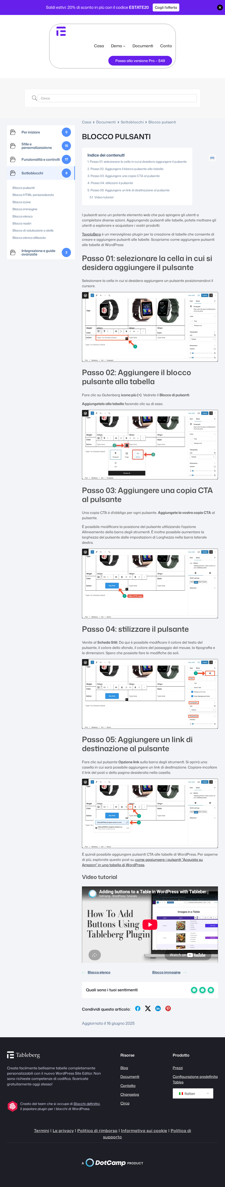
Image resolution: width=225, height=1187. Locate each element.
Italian (189, 1093)
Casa (99, 46)
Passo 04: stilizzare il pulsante (112, 183)
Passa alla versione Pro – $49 (140, 60)
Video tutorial (103, 197)
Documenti (106, 122)
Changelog (129, 1094)
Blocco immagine (166, 972)
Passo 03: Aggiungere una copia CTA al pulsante (125, 176)
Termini (41, 1130)
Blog (124, 1067)
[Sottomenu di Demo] (124, 46)
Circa (124, 1103)
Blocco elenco (99, 972)
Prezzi (178, 1067)
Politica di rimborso (97, 1130)
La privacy (63, 1130)
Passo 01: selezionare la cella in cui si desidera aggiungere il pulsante (138, 161)
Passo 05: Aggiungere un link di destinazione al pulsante (130, 190)
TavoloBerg (91, 234)
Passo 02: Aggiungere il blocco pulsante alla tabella (127, 169)
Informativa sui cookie (144, 1130)
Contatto (128, 1085)
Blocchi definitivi (87, 1103)
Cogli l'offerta (166, 7)
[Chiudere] (220, 7)
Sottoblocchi (132, 122)
